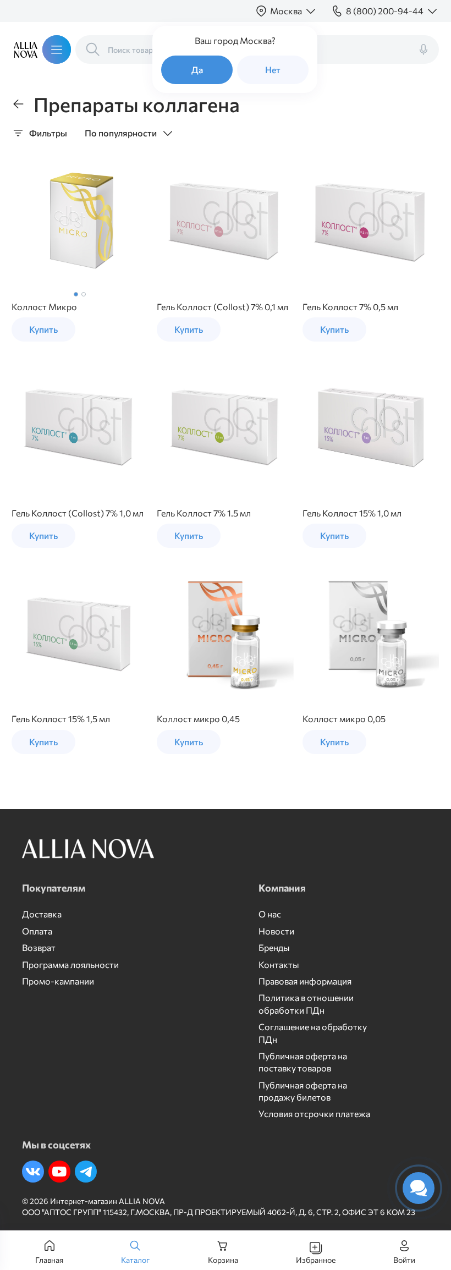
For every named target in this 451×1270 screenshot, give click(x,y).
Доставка (42, 914)
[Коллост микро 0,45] (225, 633)
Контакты (278, 964)
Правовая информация (304, 981)
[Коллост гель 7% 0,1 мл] (225, 221)
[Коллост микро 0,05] (370, 633)
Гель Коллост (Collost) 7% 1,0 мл (78, 513)
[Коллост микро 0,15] (80, 221)
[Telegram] (86, 1172)
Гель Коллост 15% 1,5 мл (61, 718)
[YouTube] (59, 1172)
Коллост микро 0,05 (344, 718)
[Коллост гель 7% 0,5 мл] (370, 221)
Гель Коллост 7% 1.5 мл (204, 513)
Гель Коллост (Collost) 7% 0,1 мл (222, 306)
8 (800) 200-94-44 (385, 11)
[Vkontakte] (33, 1172)
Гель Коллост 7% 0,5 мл (350, 306)
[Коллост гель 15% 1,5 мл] (80, 633)
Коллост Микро (44, 306)
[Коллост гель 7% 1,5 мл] (225, 427)
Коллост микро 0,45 (198, 718)
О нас (269, 914)
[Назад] (18, 104)
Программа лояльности (70, 964)
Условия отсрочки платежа (314, 1113)
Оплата (37, 931)
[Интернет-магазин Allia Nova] (23, 49)
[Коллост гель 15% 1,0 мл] (370, 427)
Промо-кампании (58, 981)
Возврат (39, 947)
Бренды (274, 947)
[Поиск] (93, 49)
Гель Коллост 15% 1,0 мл (352, 513)
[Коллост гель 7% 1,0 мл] (80, 427)
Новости (276, 931)
